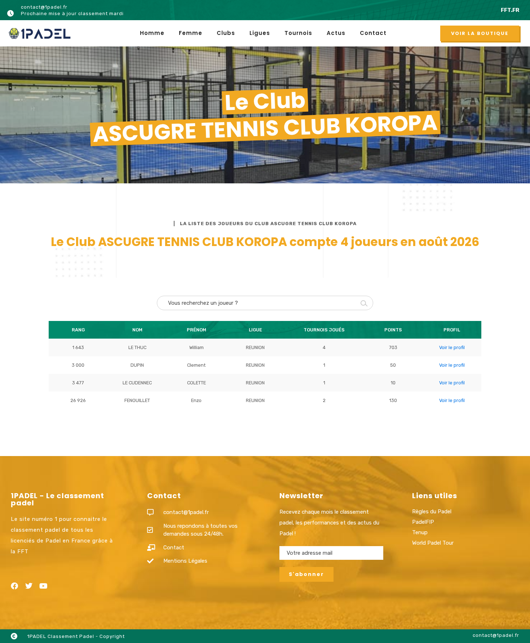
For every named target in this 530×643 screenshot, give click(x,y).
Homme (152, 33)
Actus (336, 33)
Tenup (420, 532)
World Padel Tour (433, 543)
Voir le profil (452, 347)
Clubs (226, 33)
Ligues (259, 33)
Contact (373, 33)
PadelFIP (423, 522)
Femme (190, 33)
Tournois (298, 33)
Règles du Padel (431, 511)
